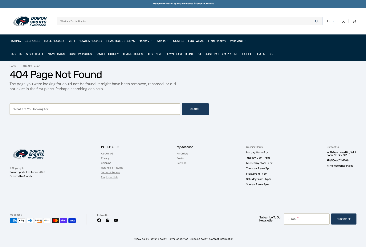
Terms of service (178, 239)
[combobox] (190, 21)
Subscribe (344, 219)
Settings (181, 162)
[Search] (318, 21)
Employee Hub (109, 177)
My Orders (182, 153)
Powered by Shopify (21, 176)
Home (13, 66)
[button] (343, 21)
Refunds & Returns (112, 167)
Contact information (221, 239)
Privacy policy (140, 239)
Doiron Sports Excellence (24, 172)
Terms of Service (110, 172)
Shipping (106, 162)
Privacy (105, 158)
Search (195, 109)
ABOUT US (107, 153)
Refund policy (158, 239)
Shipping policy (199, 239)
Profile (180, 158)
